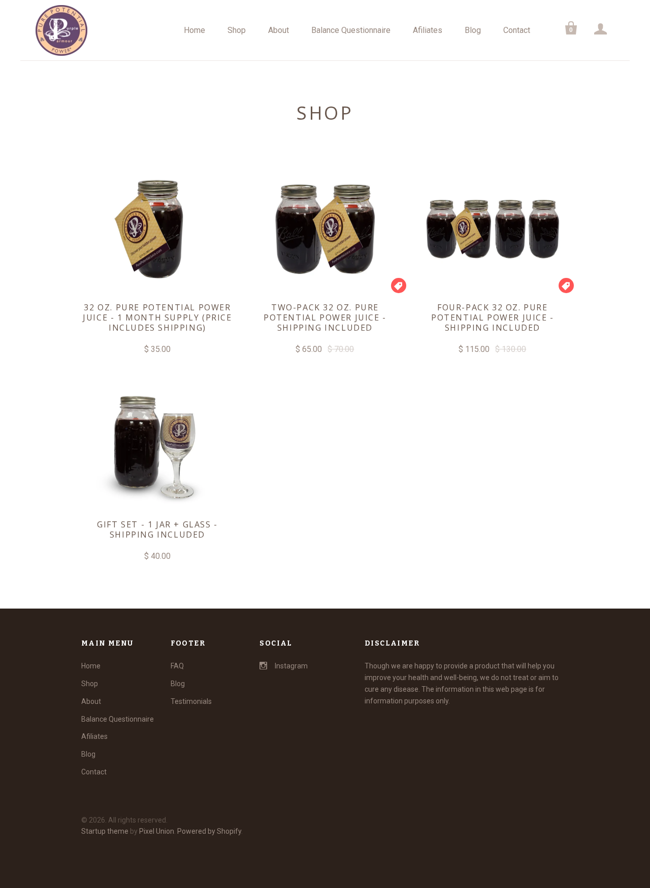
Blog (473, 30)
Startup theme (104, 831)
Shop (237, 30)
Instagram (291, 666)
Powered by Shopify (209, 831)
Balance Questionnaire (351, 30)
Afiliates (427, 30)
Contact (516, 30)
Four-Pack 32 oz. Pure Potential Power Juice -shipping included (492, 317)
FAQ (177, 666)
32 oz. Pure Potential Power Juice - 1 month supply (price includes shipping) (157, 317)
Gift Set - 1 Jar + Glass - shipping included (157, 529)
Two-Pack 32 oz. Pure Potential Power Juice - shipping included (325, 317)
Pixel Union (156, 831)
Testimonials (191, 701)
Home (194, 30)
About (278, 30)
